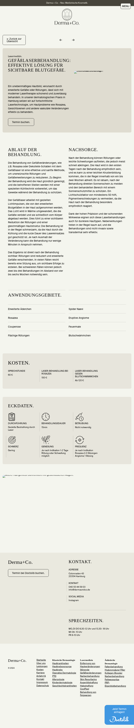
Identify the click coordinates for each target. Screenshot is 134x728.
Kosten (40, 670)
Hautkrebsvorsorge (62, 667)
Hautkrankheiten (60, 663)
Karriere (40, 673)
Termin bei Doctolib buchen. (28, 573)
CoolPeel (84, 689)
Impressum (42, 682)
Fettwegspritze (112, 680)
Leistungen (42, 666)
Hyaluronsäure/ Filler (115, 670)
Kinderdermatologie (62, 683)
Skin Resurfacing (88, 679)
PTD (54, 676)
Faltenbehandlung (114, 667)
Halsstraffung (86, 686)
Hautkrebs (57, 670)
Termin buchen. (21, 122)
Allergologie (58, 679)
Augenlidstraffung (89, 683)
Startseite (41, 660)
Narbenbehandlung (90, 676)
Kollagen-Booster (113, 673)
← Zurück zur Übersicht (14, 40)
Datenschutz (42, 686)
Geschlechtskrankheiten (64, 686)
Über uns (41, 663)
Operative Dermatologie (64, 673)
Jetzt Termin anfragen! (119, 710)
